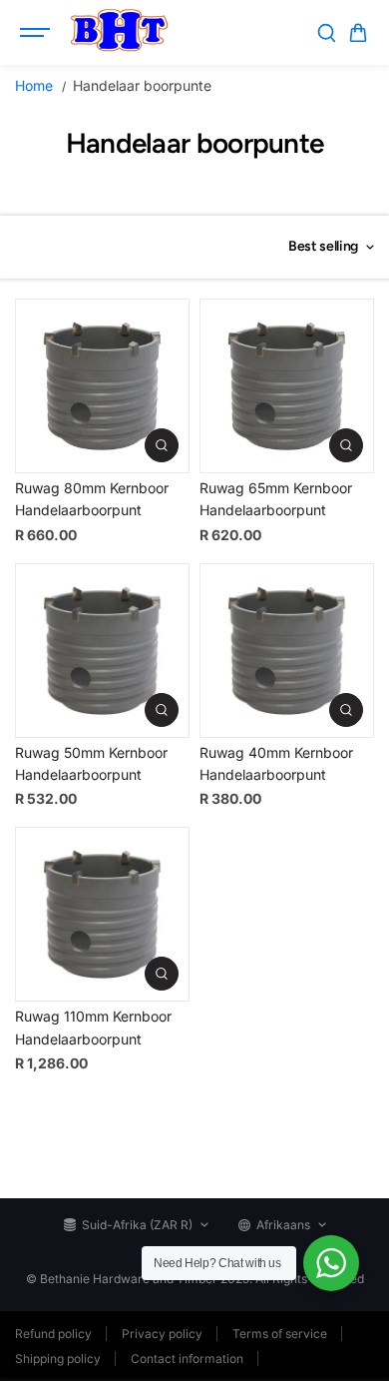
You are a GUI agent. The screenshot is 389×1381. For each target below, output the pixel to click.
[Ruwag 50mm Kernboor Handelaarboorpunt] (102, 650)
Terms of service (279, 1333)
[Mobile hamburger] (37, 33)
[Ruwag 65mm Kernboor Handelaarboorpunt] (286, 386)
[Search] (326, 33)
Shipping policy (58, 1358)
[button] (358, 33)
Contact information (187, 1358)
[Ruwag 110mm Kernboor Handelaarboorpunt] (102, 914)
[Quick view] (162, 445)
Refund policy (53, 1333)
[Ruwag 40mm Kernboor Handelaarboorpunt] (286, 650)
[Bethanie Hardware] (119, 33)
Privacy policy (162, 1333)
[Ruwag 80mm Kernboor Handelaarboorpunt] (102, 386)
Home (34, 85)
